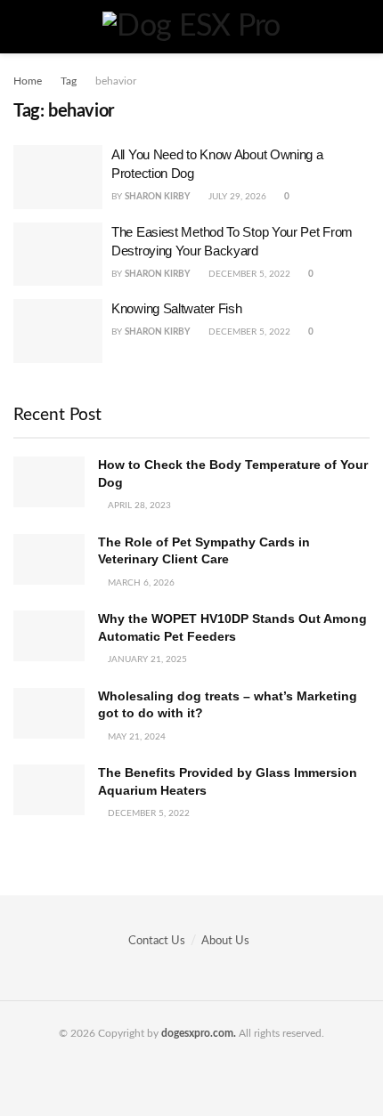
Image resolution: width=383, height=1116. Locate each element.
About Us (225, 941)
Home (27, 81)
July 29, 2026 (236, 196)
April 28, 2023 (138, 505)
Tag (69, 81)
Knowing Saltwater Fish (176, 308)
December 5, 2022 (248, 274)
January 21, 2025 (146, 659)
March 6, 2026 (140, 582)
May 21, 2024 (135, 736)
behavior (115, 81)
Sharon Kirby (157, 196)
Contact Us (156, 941)
